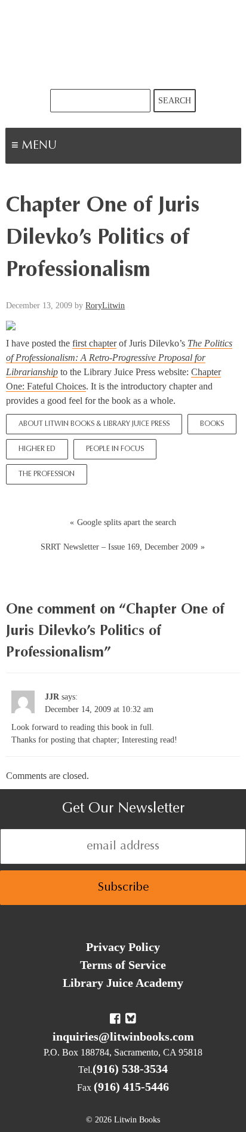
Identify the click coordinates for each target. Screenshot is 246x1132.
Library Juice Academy (123, 982)
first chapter (94, 343)
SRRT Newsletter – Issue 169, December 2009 (119, 546)
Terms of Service (123, 964)
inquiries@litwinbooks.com (123, 1036)
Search (174, 100)
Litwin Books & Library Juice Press (123, 44)
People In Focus (115, 449)
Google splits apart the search (126, 522)
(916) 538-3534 (130, 1068)
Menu (75, 147)
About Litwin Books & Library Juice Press (94, 424)
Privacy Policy (123, 946)
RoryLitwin (105, 305)
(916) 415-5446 (131, 1086)
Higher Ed (37, 449)
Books (212, 424)
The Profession (47, 474)
